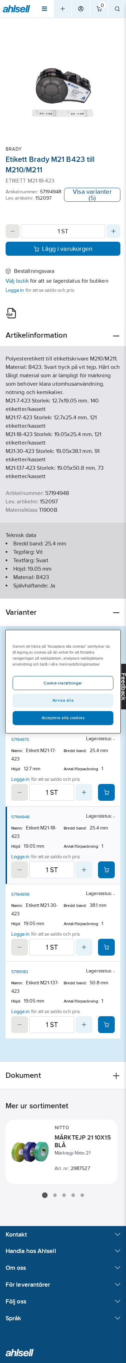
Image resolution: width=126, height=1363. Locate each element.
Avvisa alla (63, 700)
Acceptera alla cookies (63, 718)
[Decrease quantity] (13, 231)
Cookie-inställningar (63, 683)
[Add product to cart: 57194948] (106, 869)
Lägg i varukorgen (67, 248)
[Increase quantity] (113, 231)
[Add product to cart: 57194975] (106, 792)
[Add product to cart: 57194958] (106, 947)
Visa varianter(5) (92, 194)
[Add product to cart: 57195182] (106, 1024)
